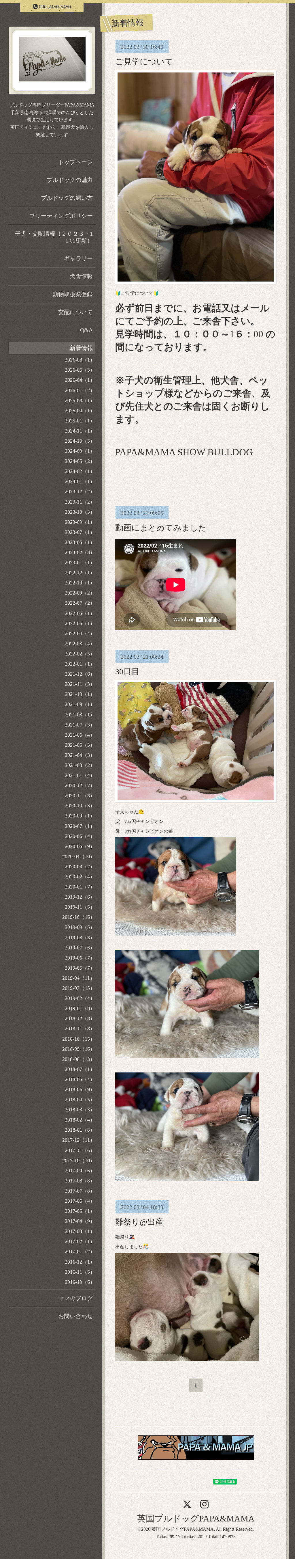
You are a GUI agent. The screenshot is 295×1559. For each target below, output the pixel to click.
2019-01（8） (80, 1008)
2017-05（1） (80, 1211)
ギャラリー (78, 258)
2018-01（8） (80, 1130)
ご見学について (144, 61)
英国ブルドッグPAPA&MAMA (196, 1518)
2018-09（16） (78, 1049)
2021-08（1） (80, 715)
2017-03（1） (80, 1231)
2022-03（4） (80, 644)
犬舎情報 (81, 276)
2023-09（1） (80, 522)
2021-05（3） (80, 745)
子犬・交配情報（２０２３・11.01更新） (54, 237)
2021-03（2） (80, 765)
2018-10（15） (78, 1039)
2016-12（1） (80, 1262)
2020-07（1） (80, 826)
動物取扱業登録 (72, 294)
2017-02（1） (80, 1241)
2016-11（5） (80, 1272)
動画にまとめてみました (161, 527)
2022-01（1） (80, 664)
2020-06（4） (80, 836)
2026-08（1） (80, 360)
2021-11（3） (80, 684)
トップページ (75, 162)
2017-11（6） (80, 1150)
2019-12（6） (80, 897)
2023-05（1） (80, 542)
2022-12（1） (80, 572)
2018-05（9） (80, 1089)
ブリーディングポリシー (61, 216)
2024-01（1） (80, 481)
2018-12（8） (80, 1018)
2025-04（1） (80, 411)
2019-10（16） (78, 917)
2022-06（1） (80, 613)
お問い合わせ (75, 1316)
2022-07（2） (80, 603)
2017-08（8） (80, 1181)
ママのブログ (75, 1298)
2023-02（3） (80, 552)
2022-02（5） (80, 654)
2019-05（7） (80, 968)
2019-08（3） (80, 937)
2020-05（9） (80, 846)
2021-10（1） (80, 694)
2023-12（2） (80, 491)
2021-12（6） (80, 674)
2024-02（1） (80, 471)
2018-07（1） (80, 1069)
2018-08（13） (78, 1059)
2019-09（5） (80, 927)
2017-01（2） (80, 1251)
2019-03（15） (78, 988)
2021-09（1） (80, 704)
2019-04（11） (78, 978)
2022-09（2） (80, 593)
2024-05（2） (80, 461)
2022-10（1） (80, 583)
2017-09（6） (80, 1171)
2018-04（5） (80, 1099)
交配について (75, 312)
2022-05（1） (80, 623)
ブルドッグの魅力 (70, 180)
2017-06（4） (80, 1201)
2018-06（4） (80, 1079)
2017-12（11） (78, 1140)
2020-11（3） (80, 795)
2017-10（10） (78, 1160)
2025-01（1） (80, 421)
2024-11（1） (80, 431)
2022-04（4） (80, 633)
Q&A (86, 330)
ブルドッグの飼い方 (67, 198)
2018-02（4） (80, 1120)
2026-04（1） (80, 380)
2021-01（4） (80, 775)
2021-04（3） (80, 755)
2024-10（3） (80, 441)
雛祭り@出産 (139, 1221)
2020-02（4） (80, 877)
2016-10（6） (80, 1282)
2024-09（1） (80, 451)
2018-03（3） (80, 1110)
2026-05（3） (80, 370)
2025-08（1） (80, 400)
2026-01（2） (80, 390)
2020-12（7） (80, 785)
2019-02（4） (80, 998)
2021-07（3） (80, 725)
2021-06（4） (80, 735)
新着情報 (81, 348)
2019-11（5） (80, 907)
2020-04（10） (78, 856)
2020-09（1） (80, 816)
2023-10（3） (80, 512)
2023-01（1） (80, 562)
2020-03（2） (80, 866)
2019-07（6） (80, 948)
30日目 (127, 671)
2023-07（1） (80, 532)
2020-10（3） (80, 806)
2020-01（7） (80, 887)
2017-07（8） (80, 1191)
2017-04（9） (80, 1221)
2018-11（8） (80, 1028)
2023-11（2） (80, 502)
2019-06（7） (80, 958)
